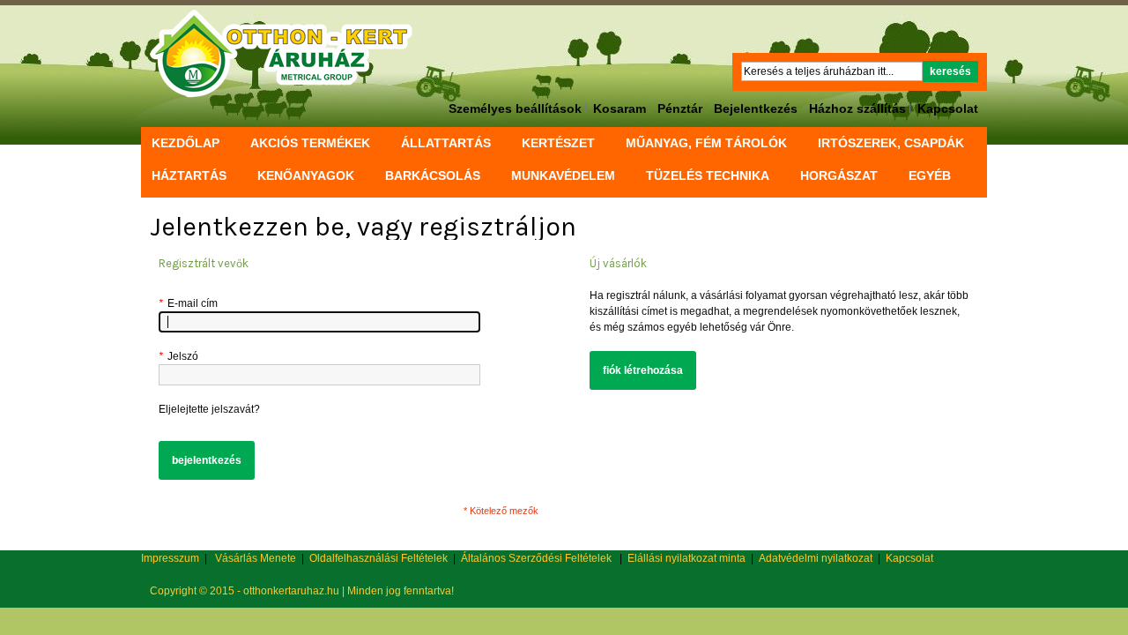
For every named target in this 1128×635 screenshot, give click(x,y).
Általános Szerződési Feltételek (536, 558)
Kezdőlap (185, 143)
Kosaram (619, 108)
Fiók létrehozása (643, 370)
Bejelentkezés (756, 108)
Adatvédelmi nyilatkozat (815, 558)
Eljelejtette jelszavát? (209, 409)
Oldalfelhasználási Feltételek (378, 558)
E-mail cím (188, 303)
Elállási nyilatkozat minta (686, 558)
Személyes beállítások (515, 108)
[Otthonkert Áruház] (281, 54)
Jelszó (178, 356)
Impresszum (170, 558)
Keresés (950, 71)
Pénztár (679, 108)
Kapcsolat (947, 108)
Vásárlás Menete (255, 558)
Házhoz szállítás (857, 108)
